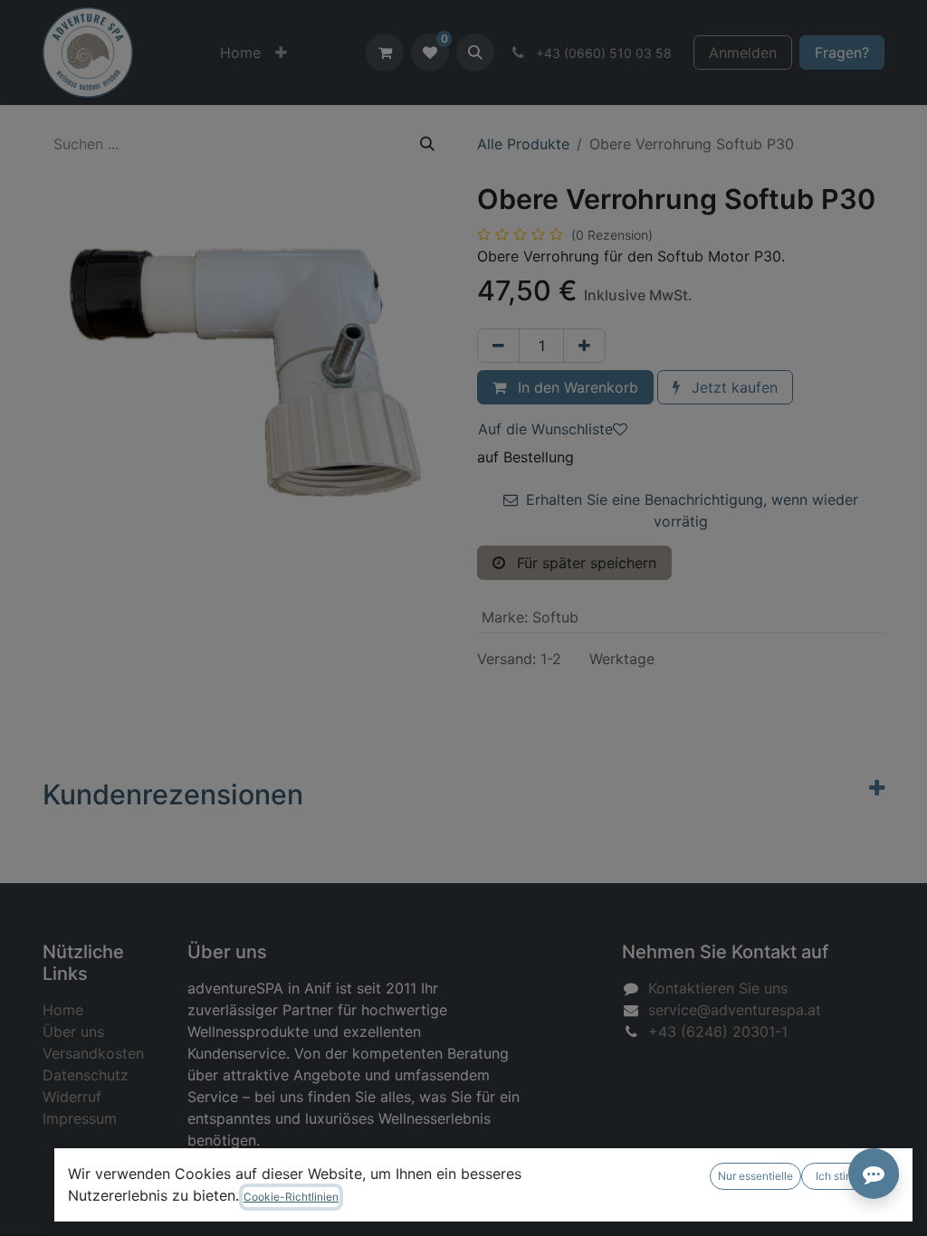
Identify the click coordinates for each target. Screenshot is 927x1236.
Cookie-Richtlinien (291, 1196)
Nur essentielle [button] (755, 1176)
